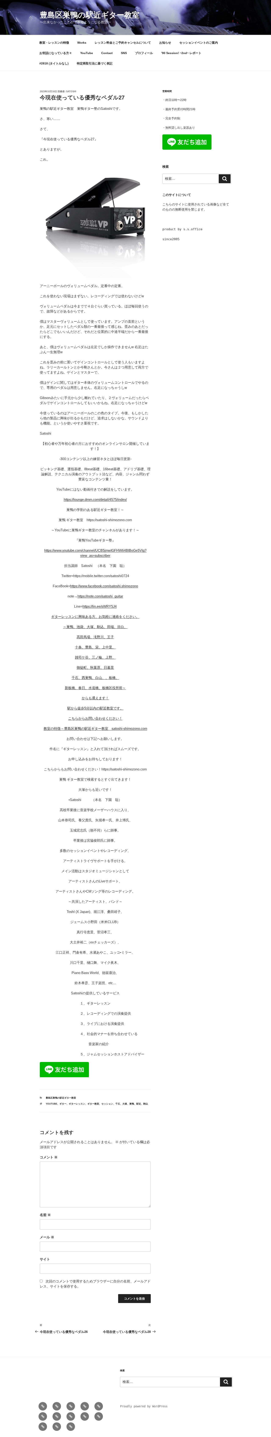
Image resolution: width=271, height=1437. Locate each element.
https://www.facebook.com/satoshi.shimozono (104, 586)
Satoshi (71, 91)
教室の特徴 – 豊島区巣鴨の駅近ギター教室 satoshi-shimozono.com (95, 728)
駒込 (145, 1103)
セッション (107, 1103)
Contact (107, 53)
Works (81, 42)
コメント (49, 1157)
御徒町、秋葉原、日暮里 (95, 667)
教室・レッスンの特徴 (54, 42)
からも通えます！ (95, 698)
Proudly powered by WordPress (143, 1406)
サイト (45, 1259)
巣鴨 (131, 1103)
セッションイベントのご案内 (198, 42)
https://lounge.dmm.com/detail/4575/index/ (95, 499)
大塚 (124, 1103)
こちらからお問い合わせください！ (95, 718)
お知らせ (165, 42)
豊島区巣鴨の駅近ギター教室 (90, 15)
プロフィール (144, 53)
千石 (117, 1103)
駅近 (138, 1103)
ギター (62, 1103)
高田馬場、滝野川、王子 (95, 637)
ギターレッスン (77, 1103)
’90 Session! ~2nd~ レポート (181, 53)
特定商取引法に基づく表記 (94, 63)
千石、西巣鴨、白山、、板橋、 (95, 677)
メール (47, 1237)
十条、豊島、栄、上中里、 (95, 647)
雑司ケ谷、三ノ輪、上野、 (95, 657)
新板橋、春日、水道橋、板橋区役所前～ (95, 688)
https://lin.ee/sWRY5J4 (100, 606)
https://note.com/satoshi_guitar (100, 596)
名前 (45, 1215)
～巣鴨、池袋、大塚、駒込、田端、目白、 (95, 627)
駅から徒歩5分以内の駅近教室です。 (95, 708)
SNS (124, 53)
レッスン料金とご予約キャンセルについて (123, 42)
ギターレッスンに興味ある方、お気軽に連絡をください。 (95, 616)
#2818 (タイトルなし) (54, 63)
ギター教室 (93, 1103)
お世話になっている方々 (55, 53)
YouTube (86, 53)
